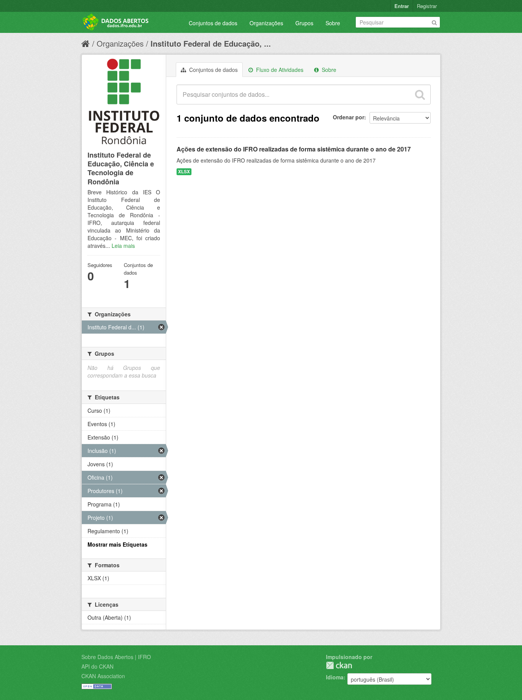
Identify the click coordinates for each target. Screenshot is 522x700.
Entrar (401, 6)
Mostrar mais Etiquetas (118, 544)
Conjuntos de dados (213, 23)
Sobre (333, 23)
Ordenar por (348, 117)
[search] (420, 94)
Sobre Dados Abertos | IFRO (116, 657)
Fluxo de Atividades (279, 69)
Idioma (335, 677)
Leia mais (123, 245)
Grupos (304, 23)
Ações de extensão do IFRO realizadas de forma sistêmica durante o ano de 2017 (294, 149)
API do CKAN (97, 666)
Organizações (266, 23)
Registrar (427, 6)
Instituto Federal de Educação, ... (211, 43)
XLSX (184, 171)
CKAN (339, 665)
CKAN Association (103, 676)
